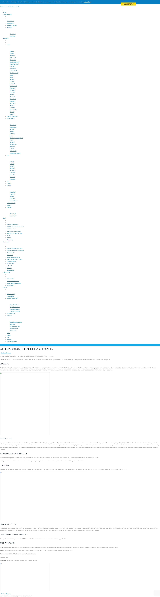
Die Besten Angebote (6, 353)
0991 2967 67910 (128, 4)
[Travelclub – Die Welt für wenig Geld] (9, 6)
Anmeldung (87, 2)
